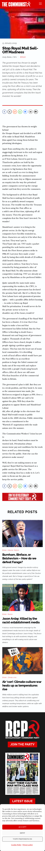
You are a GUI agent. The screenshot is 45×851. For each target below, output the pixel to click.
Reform (16, 550)
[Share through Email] (31, 112)
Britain (23, 57)
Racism (10, 614)
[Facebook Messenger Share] (25, 112)
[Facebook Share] (4, 112)
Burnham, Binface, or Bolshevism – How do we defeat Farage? (19, 558)
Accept (22, 827)
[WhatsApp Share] (20, 112)
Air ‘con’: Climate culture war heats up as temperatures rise (21, 685)
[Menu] (40, 3)
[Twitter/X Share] (10, 112)
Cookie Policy (16, 845)
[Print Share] (36, 112)
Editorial (10, 550)
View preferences (22, 839)
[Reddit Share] (15, 112)
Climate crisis (12, 677)
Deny (22, 833)
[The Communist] (16, 5)
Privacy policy (27, 845)
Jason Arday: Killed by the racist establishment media (21, 620)
